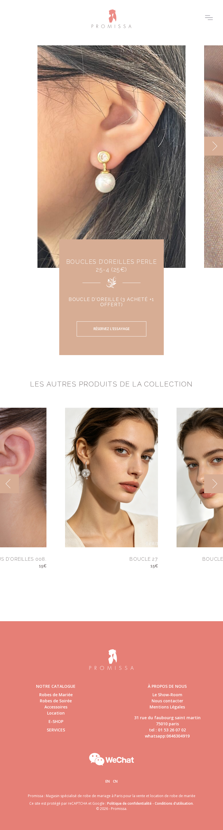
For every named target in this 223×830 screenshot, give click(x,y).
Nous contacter (167, 700)
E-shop (55, 721)
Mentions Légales (167, 707)
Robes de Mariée (56, 694)
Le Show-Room (167, 694)
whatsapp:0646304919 (167, 736)
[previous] (9, 146)
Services (56, 730)
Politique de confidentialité (129, 803)
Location (56, 713)
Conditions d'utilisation (174, 803)
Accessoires (55, 707)
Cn (115, 781)
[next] (213, 146)
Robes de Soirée (56, 700)
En (107, 781)
